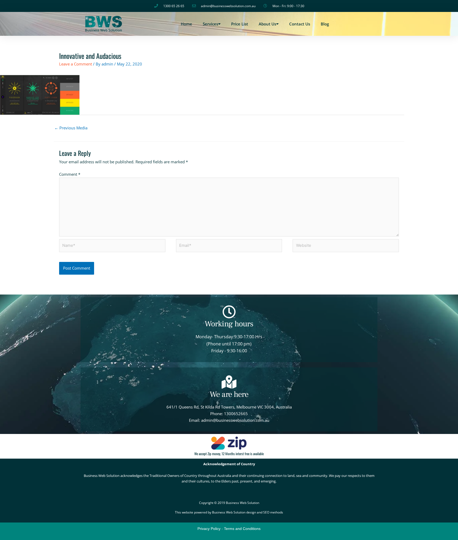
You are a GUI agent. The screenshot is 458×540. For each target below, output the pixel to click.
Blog (325, 24)
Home (186, 24)
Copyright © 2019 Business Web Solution (229, 503)
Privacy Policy (209, 528)
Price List (239, 24)
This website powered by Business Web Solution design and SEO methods (229, 512)
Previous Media (70, 127)
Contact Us (299, 24)
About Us (267, 24)
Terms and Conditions (242, 528)
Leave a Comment (75, 64)
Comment (69, 174)
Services (210, 24)
